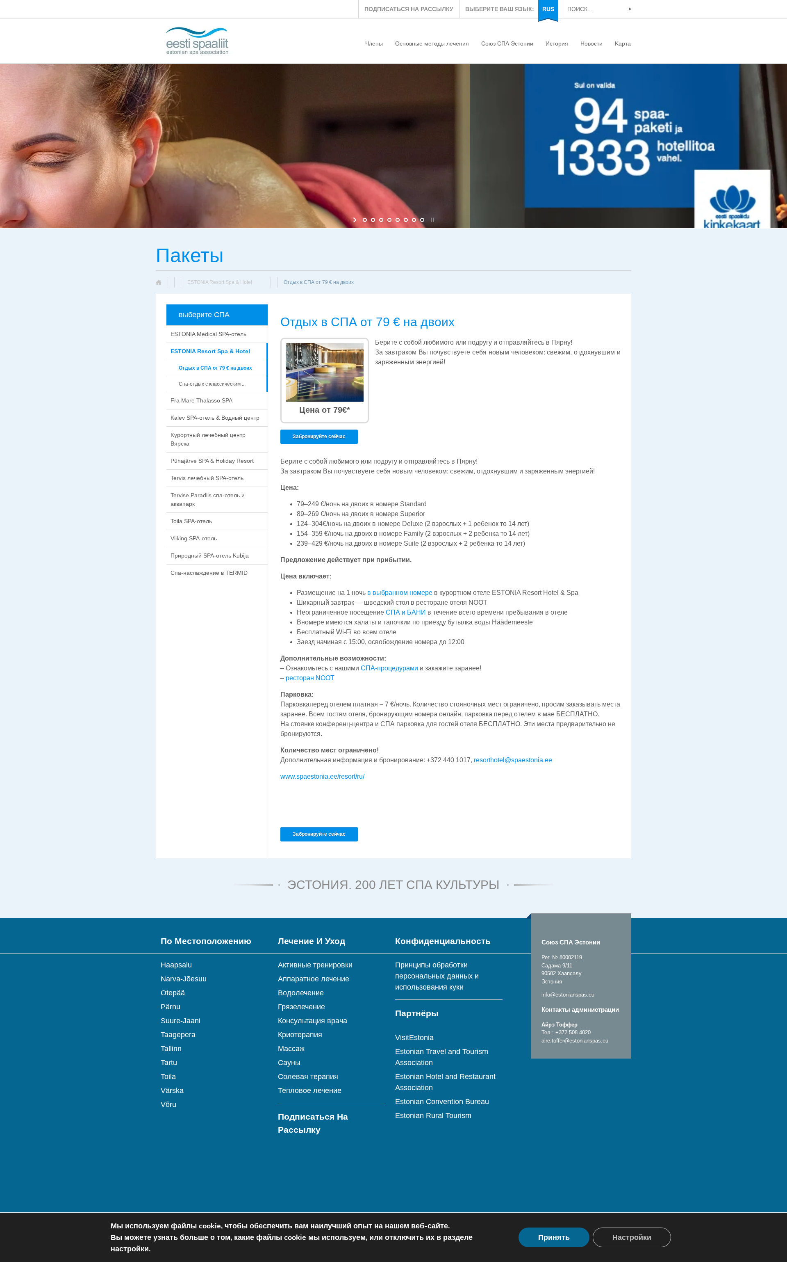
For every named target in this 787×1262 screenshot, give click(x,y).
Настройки (631, 1237)
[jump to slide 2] (373, 220)
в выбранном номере (399, 592)
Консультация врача (312, 1021)
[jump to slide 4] (389, 220)
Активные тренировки (315, 965)
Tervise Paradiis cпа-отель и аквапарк (208, 499)
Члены (374, 43)
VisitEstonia (414, 1037)
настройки (130, 1249)
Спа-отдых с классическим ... (212, 384)
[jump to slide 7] (414, 220)
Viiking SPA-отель (194, 538)
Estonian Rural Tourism (433, 1115)
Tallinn (171, 1049)
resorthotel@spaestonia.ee (513, 760)
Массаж (291, 1049)
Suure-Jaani (180, 1021)
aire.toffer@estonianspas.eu (574, 1041)
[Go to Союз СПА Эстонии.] (162, 282)
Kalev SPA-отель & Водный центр (215, 417)
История (557, 43)
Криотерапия (300, 1035)
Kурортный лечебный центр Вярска (208, 439)
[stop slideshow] (431, 220)
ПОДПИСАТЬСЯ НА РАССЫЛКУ (408, 9)
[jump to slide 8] (422, 220)
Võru (168, 1104)
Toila (168, 1076)
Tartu (169, 1063)
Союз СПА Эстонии (507, 43)
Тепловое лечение (309, 1090)
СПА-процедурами (389, 668)
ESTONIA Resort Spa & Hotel (210, 351)
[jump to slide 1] (365, 220)
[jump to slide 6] (406, 220)
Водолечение (301, 993)
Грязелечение (301, 1007)
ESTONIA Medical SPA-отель (208, 334)
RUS (548, 9)
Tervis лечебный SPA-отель (207, 478)
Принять (554, 1237)
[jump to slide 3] (381, 220)
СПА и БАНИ (406, 612)
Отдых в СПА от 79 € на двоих (215, 368)
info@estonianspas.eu (567, 995)
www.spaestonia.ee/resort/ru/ (322, 776)
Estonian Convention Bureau (442, 1101)
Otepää (173, 993)
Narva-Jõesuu (184, 979)
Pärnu (170, 1007)
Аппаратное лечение (313, 979)
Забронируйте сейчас (319, 436)
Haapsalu (176, 965)
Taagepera (178, 1035)
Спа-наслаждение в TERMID (209, 572)
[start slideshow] (355, 220)
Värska (172, 1090)
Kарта (623, 43)
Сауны (289, 1063)
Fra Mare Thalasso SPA (201, 400)
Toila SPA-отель (191, 521)
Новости (591, 43)
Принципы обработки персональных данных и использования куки (437, 976)
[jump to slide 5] (398, 220)
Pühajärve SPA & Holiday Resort (212, 460)
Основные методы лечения (432, 43)
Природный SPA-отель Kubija (210, 555)
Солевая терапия (308, 1076)
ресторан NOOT (310, 677)
